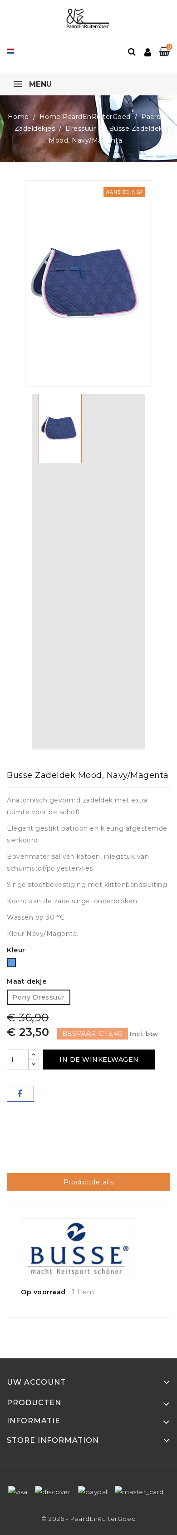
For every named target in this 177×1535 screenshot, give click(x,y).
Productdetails (88, 1182)
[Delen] (20, 1093)
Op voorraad (43, 1292)
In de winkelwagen (99, 1059)
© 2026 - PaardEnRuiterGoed (88, 1518)
